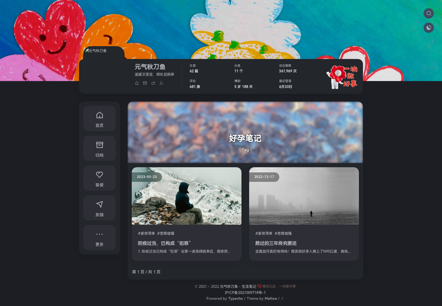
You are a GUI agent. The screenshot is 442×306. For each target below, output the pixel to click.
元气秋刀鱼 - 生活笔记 (238, 286)
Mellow (271, 299)
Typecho (235, 299)
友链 (99, 214)
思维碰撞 (167, 233)
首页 (99, 125)
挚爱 (99, 185)
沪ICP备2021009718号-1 (245, 293)
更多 (99, 244)
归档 (99, 155)
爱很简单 (148, 233)
